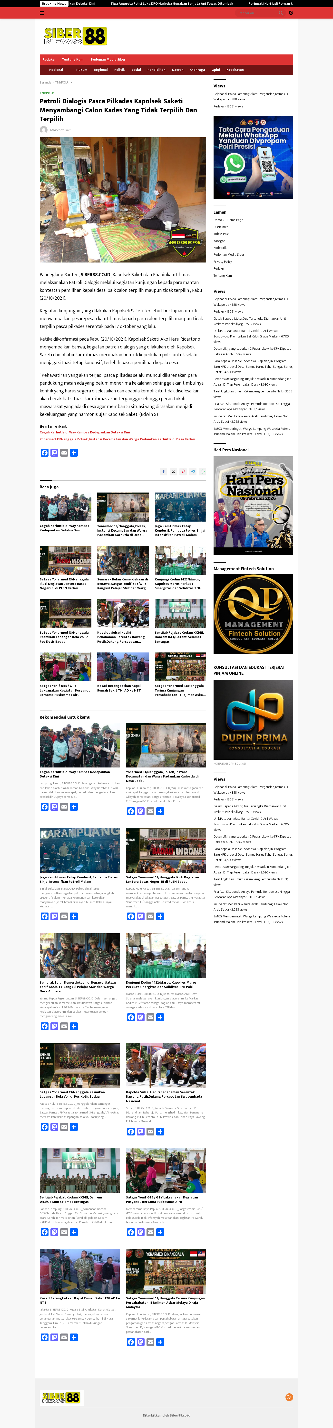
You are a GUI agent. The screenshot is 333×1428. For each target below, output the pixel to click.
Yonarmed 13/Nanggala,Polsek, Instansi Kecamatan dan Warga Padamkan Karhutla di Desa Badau (117, 439)
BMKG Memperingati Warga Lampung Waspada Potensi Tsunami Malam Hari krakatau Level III (252, 431)
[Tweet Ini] (173, 471)
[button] (281, 13)
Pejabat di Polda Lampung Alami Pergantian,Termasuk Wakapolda (251, 96)
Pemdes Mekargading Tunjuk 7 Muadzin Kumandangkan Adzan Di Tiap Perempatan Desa (252, 381)
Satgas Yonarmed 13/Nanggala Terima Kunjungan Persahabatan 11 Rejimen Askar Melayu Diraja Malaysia (179, 690)
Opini (216, 70)
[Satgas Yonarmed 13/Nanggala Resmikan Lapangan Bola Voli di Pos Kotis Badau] (65, 613)
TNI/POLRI (47, 93)
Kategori (219, 241)
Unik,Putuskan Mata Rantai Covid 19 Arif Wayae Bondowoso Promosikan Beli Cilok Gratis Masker (246, 333)
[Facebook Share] (163, 471)
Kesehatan (235, 70)
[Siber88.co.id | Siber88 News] (76, 36)
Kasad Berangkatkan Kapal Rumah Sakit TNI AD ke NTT (119, 688)
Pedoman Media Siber (108, 59)
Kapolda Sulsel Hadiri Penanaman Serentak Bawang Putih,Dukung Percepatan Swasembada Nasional (121, 637)
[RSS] (289, 1397)
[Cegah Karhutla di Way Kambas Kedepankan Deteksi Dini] (65, 507)
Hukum (81, 70)
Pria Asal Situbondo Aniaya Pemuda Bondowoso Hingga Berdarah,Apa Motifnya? (252, 406)
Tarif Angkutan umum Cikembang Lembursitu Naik (248, 391)
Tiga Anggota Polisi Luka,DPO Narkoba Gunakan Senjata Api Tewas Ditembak (113, 3)
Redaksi (49, 59)
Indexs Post (221, 234)
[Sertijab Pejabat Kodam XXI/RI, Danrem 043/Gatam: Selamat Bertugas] (180, 613)
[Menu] (43, 13)
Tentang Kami (73, 59)
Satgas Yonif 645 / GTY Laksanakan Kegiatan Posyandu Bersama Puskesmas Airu (65, 690)
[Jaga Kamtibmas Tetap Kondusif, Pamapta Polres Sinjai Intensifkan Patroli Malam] (180, 507)
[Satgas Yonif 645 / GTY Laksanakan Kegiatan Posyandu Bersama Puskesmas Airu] (65, 667)
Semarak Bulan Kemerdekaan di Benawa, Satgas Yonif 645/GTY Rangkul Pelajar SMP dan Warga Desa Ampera (122, 584)
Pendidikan (156, 70)
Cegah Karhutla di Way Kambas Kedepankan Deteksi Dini (85, 432)
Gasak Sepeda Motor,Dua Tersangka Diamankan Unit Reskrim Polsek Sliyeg (250, 321)
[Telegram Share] (192, 471)
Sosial (136, 70)
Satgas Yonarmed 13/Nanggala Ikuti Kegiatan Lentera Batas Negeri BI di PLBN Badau (64, 584)
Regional (101, 70)
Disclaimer (221, 227)
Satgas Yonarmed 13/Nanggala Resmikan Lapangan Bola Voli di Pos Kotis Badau (64, 637)
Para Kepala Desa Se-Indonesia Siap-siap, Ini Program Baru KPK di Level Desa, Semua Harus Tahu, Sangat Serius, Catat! (253, 366)
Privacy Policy (223, 261)
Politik (119, 70)
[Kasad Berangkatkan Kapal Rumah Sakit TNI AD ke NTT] (123, 667)
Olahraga (197, 70)
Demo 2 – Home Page (228, 220)
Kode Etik (220, 248)
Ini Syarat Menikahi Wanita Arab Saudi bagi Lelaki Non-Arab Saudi (251, 418)
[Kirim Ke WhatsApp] (202, 471)
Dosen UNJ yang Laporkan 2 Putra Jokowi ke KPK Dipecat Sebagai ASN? (252, 351)
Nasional (56, 70)
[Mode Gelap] (290, 13)
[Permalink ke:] (44, 130)
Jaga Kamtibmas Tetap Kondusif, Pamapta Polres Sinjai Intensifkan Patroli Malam (180, 530)
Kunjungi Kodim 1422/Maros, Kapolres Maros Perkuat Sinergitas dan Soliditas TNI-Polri (178, 584)
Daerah (178, 70)
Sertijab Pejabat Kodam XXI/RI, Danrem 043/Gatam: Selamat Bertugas (179, 637)
